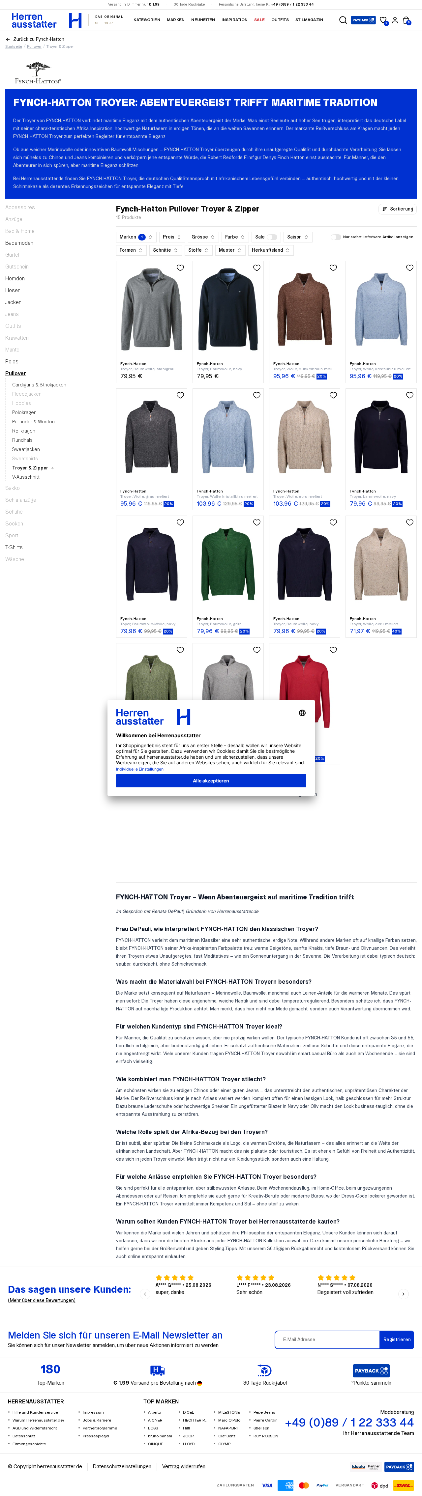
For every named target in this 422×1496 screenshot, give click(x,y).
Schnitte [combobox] (162, 250)
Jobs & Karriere (97, 1420)
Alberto (154, 1412)
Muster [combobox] (227, 250)
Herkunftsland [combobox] (267, 250)
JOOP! (189, 1436)
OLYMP (224, 1444)
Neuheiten (203, 20)
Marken (176, 20)
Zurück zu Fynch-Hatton (38, 39)
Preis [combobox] (168, 237)
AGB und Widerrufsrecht (35, 1428)
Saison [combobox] (294, 237)
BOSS (153, 1428)
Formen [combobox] (128, 250)
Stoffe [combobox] (195, 250)
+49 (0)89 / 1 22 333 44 (292, 4)
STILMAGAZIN (309, 20)
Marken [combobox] (131, 237)
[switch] (272, 237)
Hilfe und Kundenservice (35, 1412)
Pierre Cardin (266, 1420)
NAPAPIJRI (228, 1428)
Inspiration (235, 20)
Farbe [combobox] (231, 237)
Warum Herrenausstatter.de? (39, 1420)
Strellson (261, 1428)
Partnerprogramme (100, 1428)
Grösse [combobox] (200, 237)
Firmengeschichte (29, 1444)
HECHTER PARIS (195, 1420)
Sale (259, 20)
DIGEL (188, 1412)
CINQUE (155, 1444)
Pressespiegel (96, 1436)
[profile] (395, 20)
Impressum (93, 1412)
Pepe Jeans (264, 1412)
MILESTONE (229, 1412)
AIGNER (155, 1420)
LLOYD (189, 1444)
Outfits (280, 20)
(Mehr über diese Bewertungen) (41, 1300)
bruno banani (160, 1436)
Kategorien (147, 20)
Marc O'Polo (229, 1420)
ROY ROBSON (266, 1436)
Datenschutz (24, 1436)
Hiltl (186, 1428)
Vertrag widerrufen (183, 1466)
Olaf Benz (226, 1436)
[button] (343, 20)
